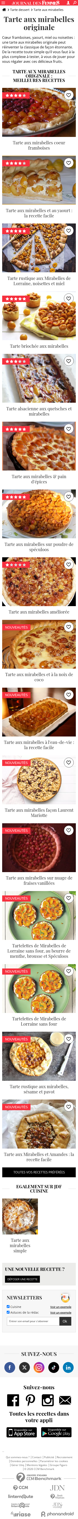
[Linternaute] (20, 1497)
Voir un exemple (60, 1307)
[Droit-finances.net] (57, 1496)
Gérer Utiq (17, 1465)
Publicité (49, 1457)
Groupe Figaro (58, 1465)
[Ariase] (20, 1514)
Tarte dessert (19, 10)
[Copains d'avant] (20, 1505)
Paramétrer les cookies (54, 1461)
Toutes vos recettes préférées (39, 1172)
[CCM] (20, 1488)
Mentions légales (37, 1465)
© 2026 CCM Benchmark (39, 1469)
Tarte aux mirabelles (48, 10)
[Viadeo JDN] (57, 1505)
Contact (36, 1457)
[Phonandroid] (57, 1514)
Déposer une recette (22, 1279)
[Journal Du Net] (57, 1488)
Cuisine (15, 1307)
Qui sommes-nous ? (17, 1457)
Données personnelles (23, 1461)
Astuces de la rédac (24, 1312)
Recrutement (64, 1457)
